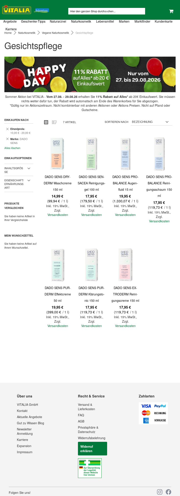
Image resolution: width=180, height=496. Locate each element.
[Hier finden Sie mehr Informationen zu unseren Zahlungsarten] (153, 423)
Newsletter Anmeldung (25, 431)
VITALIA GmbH (27, 404)
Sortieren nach (116, 122)
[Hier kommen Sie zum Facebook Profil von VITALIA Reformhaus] (168, 492)
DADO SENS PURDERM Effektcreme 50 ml (58, 294)
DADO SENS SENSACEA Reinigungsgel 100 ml (91, 182)
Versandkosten (57, 214)
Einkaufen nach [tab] (16, 120)
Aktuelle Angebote (29, 417)
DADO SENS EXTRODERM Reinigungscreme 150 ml (125, 294)
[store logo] (25, 9)
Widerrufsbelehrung (91, 438)
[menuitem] (11, 21)
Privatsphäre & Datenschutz (88, 429)
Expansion (24, 446)
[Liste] (54, 122)
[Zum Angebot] (90, 74)
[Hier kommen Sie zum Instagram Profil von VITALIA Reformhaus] (159, 492)
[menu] (90, 25)
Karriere (22, 439)
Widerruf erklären (86, 448)
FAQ (81, 415)
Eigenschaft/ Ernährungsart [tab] (14, 183)
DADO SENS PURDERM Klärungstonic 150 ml (91, 294)
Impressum (24, 452)
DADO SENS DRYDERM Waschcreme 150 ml (58, 182)
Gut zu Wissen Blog (30, 423)
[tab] (90, 25)
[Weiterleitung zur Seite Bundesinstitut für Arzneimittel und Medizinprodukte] (90, 476)
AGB (81, 421)
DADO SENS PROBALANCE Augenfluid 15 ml (125, 182)
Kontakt (22, 410)
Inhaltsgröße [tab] (13, 170)
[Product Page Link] (58, 155)
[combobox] (106, 11)
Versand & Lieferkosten (86, 406)
